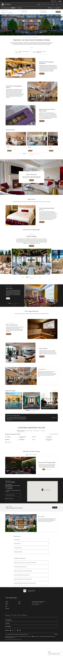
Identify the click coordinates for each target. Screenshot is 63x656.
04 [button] (32, 278)
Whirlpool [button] (8, 439)
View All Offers (54, 390)
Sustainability (9, 436)
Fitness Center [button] (49, 439)
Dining (46, 4)
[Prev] (6, 140)
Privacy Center (29, 636)
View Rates (9, 150)
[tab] (21, 430)
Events (57, 4)
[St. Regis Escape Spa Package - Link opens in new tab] (31, 400)
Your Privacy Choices (36, 636)
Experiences (53, 4)
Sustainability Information (18, 551)
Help (13, 637)
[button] (54, 1)
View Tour (31, 180)
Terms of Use (16, 636)
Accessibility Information (18, 547)
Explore (8, 298)
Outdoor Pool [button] (49, 436)
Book (43, 469)
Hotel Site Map (10, 637)
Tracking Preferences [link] (8, 636)
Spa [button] (34, 439)
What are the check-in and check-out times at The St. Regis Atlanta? (25, 562)
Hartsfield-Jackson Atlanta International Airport (13, 491)
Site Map (6, 637)
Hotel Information (17, 539)
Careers (13, 636)
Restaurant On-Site (23, 436)
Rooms (43, 4)
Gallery (61, 4)
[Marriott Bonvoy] (59, 1)
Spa (49, 4)
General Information (17, 543)
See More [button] (48, 44)
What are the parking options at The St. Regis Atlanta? (23, 570)
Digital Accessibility (42, 636)
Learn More (42, 73)
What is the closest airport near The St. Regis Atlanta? (23, 579)
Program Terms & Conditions (22, 636)
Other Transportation (10, 498)
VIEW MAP (50, 7)
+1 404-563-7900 (57, 7)
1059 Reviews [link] (20, 7)
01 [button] (30, 278)
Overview (38, 4)
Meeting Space (22, 439)
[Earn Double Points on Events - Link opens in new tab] (49, 400)
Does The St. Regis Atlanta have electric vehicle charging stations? (25, 583)
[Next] (57, 140)
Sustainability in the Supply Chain (50, 636)
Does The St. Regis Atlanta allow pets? (20, 566)
